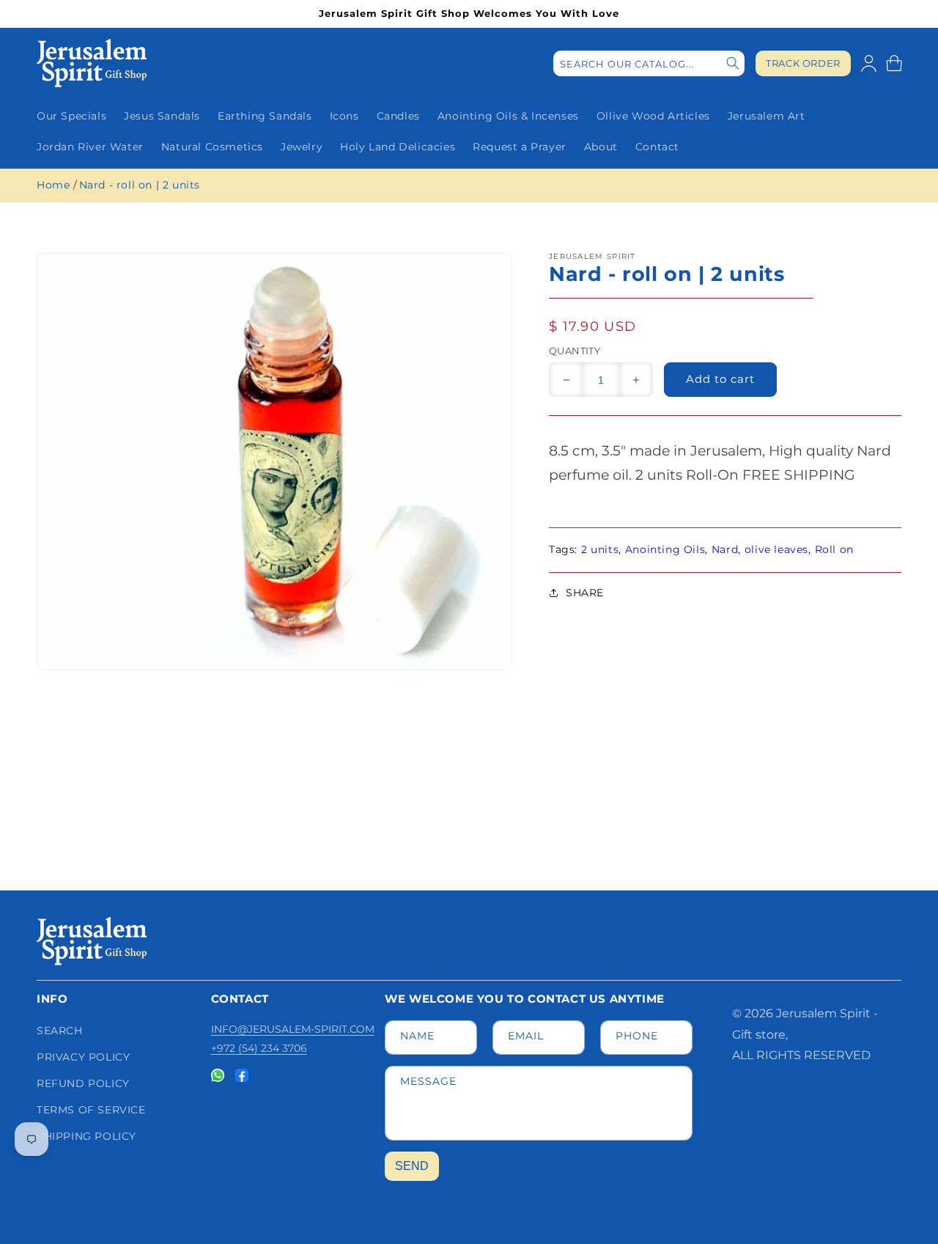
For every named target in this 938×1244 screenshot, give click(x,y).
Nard (725, 549)
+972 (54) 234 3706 (259, 1048)
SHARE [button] (585, 592)
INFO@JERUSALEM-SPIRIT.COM (292, 1029)
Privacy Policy (83, 1057)
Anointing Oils (665, 549)
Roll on (834, 549)
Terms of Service (91, 1109)
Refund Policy (83, 1083)
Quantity (574, 350)
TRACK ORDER (803, 63)
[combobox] (649, 63)
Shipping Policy (86, 1136)
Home (53, 184)
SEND (412, 1166)
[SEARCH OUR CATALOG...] (733, 63)
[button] (894, 63)
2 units (599, 549)
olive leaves (776, 549)
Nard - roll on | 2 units (139, 184)
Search (60, 1030)
